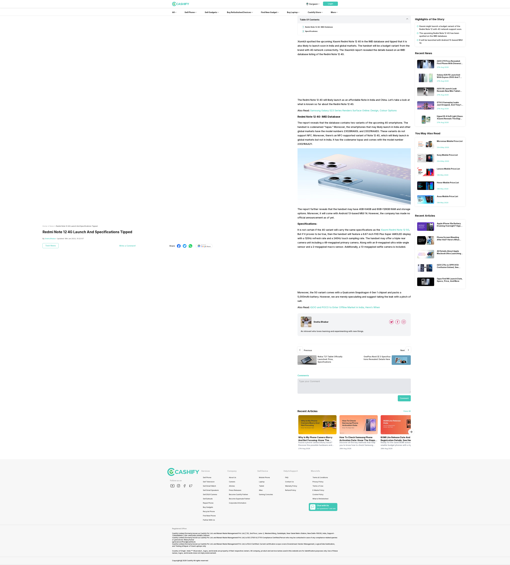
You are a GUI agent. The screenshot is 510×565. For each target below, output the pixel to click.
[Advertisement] (354, 77)
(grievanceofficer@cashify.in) (184, 542)
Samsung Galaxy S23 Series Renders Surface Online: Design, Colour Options (353, 110)
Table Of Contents (309, 19)
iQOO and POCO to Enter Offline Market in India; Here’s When (345, 307)
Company (232, 471)
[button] (330, 4)
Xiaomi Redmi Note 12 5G (395, 229)
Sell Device (262, 471)
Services (205, 471)
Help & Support (291, 471)
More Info (315, 471)
